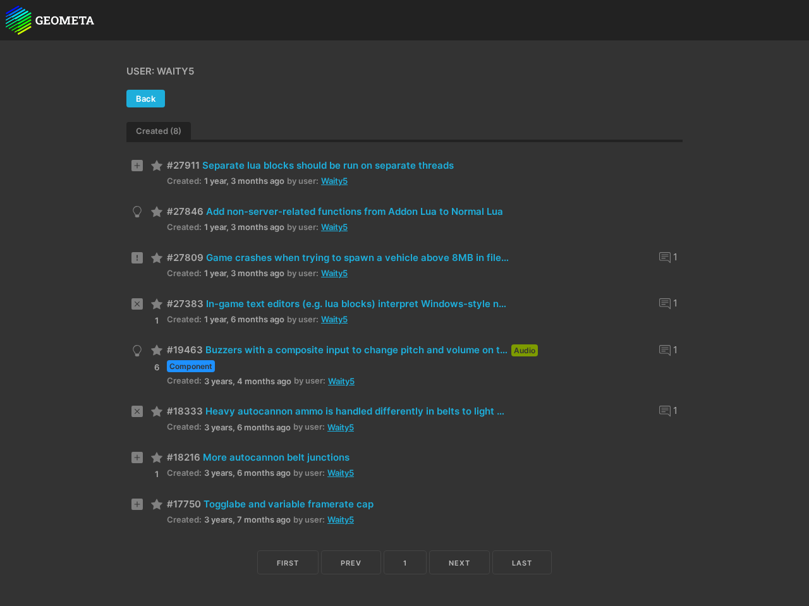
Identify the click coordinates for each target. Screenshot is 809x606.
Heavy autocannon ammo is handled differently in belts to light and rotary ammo (357, 411)
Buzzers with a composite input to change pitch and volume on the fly (357, 350)
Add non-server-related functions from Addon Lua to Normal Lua (354, 211)
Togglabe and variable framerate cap (289, 504)
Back (145, 99)
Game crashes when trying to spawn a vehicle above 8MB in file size (357, 257)
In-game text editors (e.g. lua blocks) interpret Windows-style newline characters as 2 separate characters (357, 304)
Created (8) (158, 131)
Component (190, 366)
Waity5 (334, 181)
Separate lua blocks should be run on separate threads (328, 165)
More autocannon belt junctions (276, 457)
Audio (524, 350)
